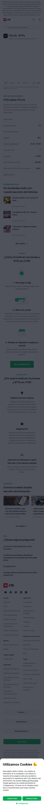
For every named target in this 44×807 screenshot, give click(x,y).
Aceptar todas (12, 798)
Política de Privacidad (30, 780)
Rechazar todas (31, 798)
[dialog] (22, 783)
